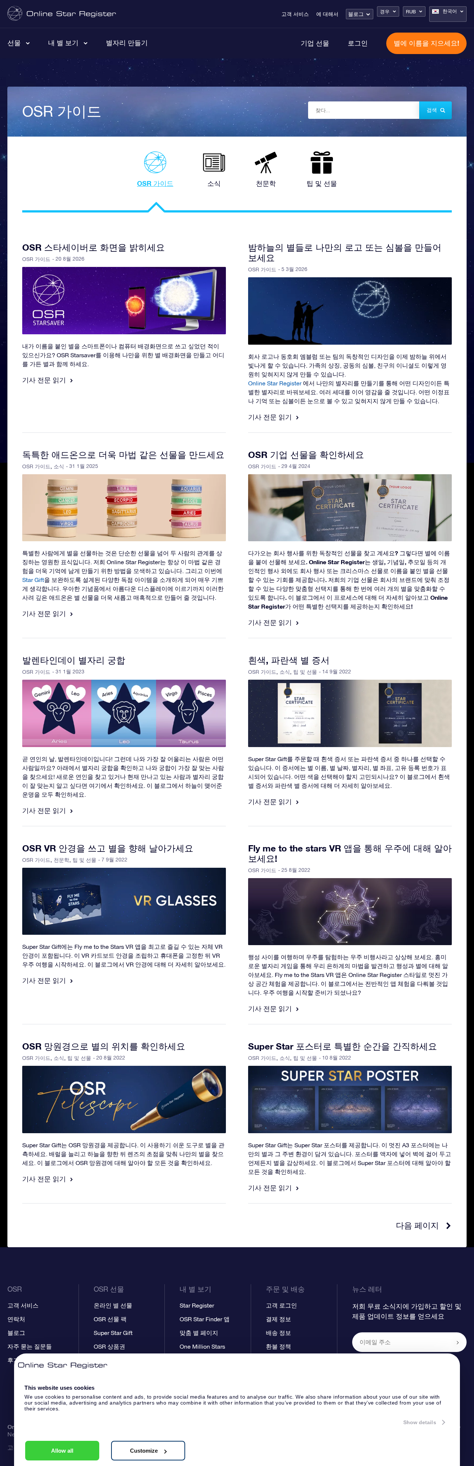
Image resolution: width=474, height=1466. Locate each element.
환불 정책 (278, 1346)
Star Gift (33, 579)
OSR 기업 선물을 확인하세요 (306, 454)
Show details (419, 1422)
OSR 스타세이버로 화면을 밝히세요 (93, 247)
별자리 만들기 (127, 43)
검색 (432, 110)
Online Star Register (274, 383)
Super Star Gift (113, 1332)
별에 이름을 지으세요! (426, 43)
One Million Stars (202, 1346)
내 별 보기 (63, 43)
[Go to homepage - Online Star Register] (61, 14)
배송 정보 (278, 1332)
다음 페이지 (417, 1225)
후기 (13, 1360)
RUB (411, 11)
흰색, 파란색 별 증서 (289, 660)
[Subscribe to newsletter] (458, 1343)
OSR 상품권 (109, 1346)
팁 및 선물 (305, 672)
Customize (144, 1450)
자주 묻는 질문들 (29, 1346)
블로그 (356, 14)
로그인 (358, 43)
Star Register (197, 1305)
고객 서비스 (295, 14)
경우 (385, 11)
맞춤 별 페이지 (199, 1332)
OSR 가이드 (36, 259)
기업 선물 (315, 43)
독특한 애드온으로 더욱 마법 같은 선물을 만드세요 (123, 454)
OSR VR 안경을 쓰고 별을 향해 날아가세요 (107, 848)
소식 (59, 466)
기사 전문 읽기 (45, 380)
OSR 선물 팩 (110, 1319)
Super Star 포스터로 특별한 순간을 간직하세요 (342, 1046)
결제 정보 (278, 1319)
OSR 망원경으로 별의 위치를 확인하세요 (103, 1046)
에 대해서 (327, 14)
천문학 (61, 860)
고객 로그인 (281, 1305)
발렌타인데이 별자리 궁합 (73, 660)
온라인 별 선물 (113, 1305)
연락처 (16, 1319)
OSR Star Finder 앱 (205, 1319)
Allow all (62, 1450)
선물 (14, 43)
